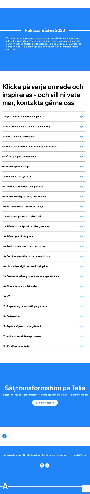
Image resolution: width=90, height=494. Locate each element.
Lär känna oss (48, 455)
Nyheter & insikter (31, 455)
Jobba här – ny (64, 455)
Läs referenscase (45, 402)
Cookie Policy (79, 455)
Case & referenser (12, 455)
